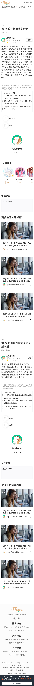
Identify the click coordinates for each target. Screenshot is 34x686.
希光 (8, 179)
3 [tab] (18, 13)
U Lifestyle (6, 663)
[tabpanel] (17, 11)
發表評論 (7, 201)
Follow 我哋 (11, 109)
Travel (14, 663)
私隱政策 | (27, 667)
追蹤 (29, 40)
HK (19, 663)
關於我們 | (6, 667)
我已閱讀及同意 (17, 683)
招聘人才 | (14, 670)
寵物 (30, 101)
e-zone (19, 665)
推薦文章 (17, 627)
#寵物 (5, 651)
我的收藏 (24, 639)
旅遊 (16, 101)
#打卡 (16, 651)
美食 (21, 101)
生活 (3, 25)
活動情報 (14, 103)
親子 (25, 101)
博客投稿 (20, 630)
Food (29, 663)
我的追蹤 (12, 642)
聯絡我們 (21, 670)
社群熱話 (22, 7)
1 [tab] (13, 13)
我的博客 (20, 642)
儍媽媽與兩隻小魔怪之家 (20, 179)
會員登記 (29, 3)
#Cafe (27, 651)
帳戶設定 (16, 639)
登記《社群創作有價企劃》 (23, 95)
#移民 (22, 654)
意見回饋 (12, 630)
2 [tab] (16, 13)
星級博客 (25, 627)
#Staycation (14, 654)
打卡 (12, 101)
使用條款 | (20, 667)
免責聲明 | (13, 667)
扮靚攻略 (7, 103)
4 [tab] (21, 13)
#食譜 (22, 651)
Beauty (24, 663)
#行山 (11, 651)
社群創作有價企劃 (8, 7)
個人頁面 (8, 639)
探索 (6, 627)
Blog (14, 665)
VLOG (10, 627)
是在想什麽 (10, 38)
